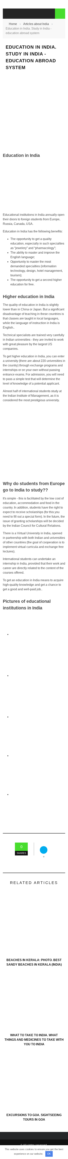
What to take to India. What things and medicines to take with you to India (34, 1040)
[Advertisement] (34, 111)
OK (49, 1153)
